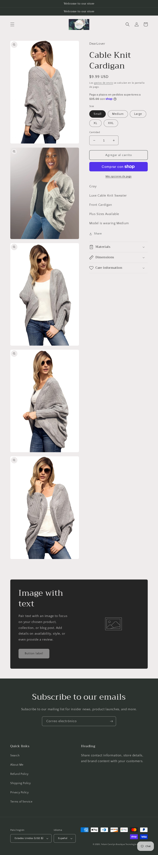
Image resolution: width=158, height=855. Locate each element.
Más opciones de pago (119, 176)
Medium (118, 114)
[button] (12, 24)
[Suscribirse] (111, 721)
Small (97, 114)
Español (62, 838)
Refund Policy (19, 774)
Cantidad (94, 132)
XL (95, 123)
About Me (16, 764)
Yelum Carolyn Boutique (113, 844)
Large (138, 114)
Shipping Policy (20, 783)
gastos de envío (103, 83)
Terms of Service (21, 801)
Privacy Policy (19, 792)
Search (15, 755)
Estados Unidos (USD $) (29, 838)
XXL (111, 123)
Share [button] (98, 233)
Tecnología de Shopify (136, 844)
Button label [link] (34, 653)
